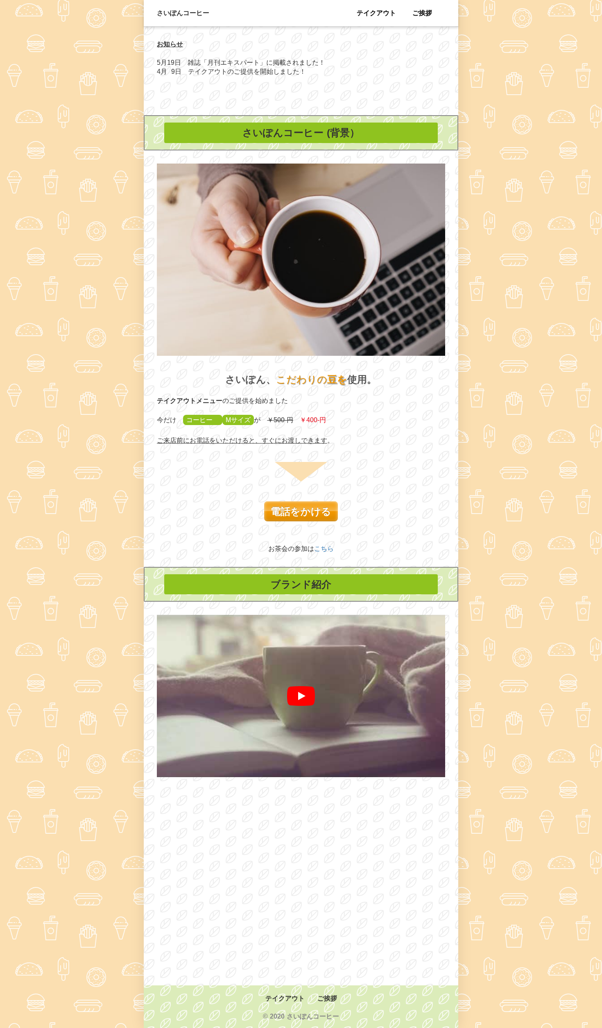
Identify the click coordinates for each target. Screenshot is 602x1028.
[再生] (301, 696)
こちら (324, 548)
